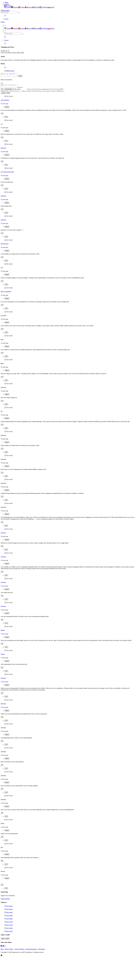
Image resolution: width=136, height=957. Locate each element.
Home (6, 2)
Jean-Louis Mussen (5, 100)
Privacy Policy (9, 949)
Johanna (3, 654)
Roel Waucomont (4, 243)
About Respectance (31, 949)
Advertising (41, 949)
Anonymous (3, 147)
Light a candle (5, 938)
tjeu (1, 123)
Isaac (2, 847)
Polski (52, 7)
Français (9, 5)
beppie (2, 339)
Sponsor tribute (5, 898)
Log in (6, 19)
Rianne (2, 363)
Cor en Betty (3, 315)
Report (7, 107)
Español (22, 7)
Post (8, 93)
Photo (2, 89)
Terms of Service (19, 949)
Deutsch (15, 7)
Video (2, 91)
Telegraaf (3, 871)
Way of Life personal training (7, 171)
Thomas (2, 823)
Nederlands (44, 7)
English (8, 7)
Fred (2, 267)
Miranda (3, 630)
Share (20, 76)
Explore (6, 4)
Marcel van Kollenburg (6, 291)
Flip (1, 411)
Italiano (37, 7)
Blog (2, 949)
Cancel (3, 93)
